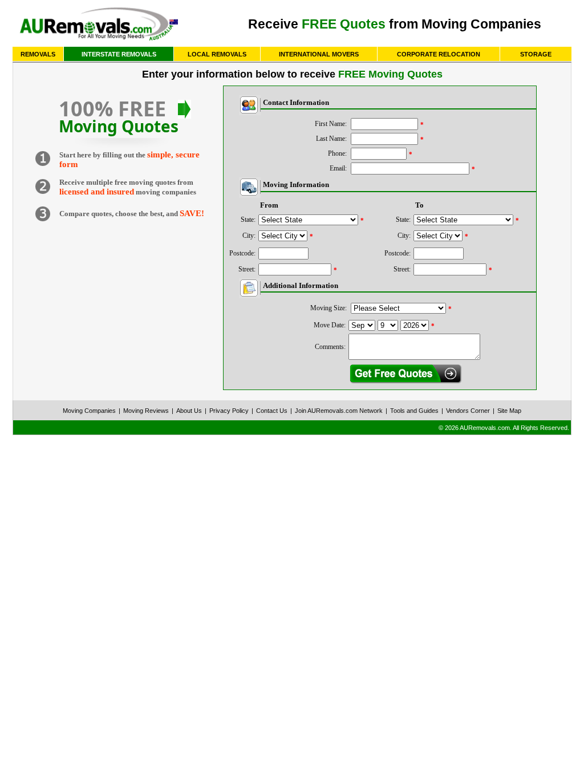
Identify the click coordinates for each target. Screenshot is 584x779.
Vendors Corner (468, 410)
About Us (189, 410)
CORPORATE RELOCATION (438, 54)
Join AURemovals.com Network (339, 410)
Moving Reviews (146, 410)
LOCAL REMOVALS (217, 54)
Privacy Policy (229, 410)
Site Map (509, 410)
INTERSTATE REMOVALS (119, 54)
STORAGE (535, 54)
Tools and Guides (414, 410)
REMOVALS (38, 54)
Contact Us (271, 410)
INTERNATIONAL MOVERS (319, 54)
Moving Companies (89, 410)
